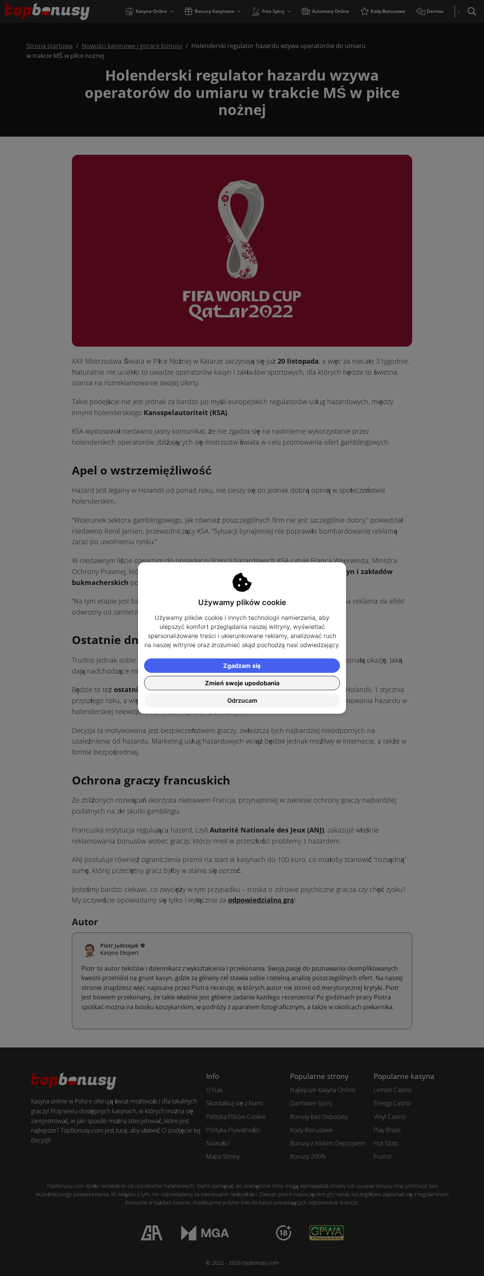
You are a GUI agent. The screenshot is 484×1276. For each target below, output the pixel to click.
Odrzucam (242, 700)
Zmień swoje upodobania (242, 683)
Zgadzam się (242, 665)
